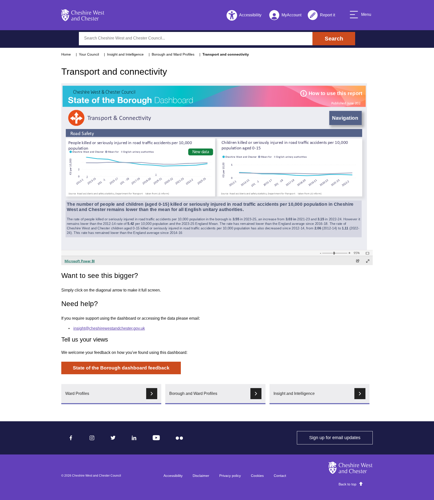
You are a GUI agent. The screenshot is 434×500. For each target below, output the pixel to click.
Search (334, 38)
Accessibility (173, 476)
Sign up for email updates (341, 437)
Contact (280, 476)
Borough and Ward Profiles (173, 54)
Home (66, 54)
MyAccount (285, 16)
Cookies (257, 476)
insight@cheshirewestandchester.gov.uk (109, 328)
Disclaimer (201, 476)
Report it (321, 16)
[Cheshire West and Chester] (82, 15)
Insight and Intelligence (125, 54)
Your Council (89, 54)
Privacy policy (230, 476)
